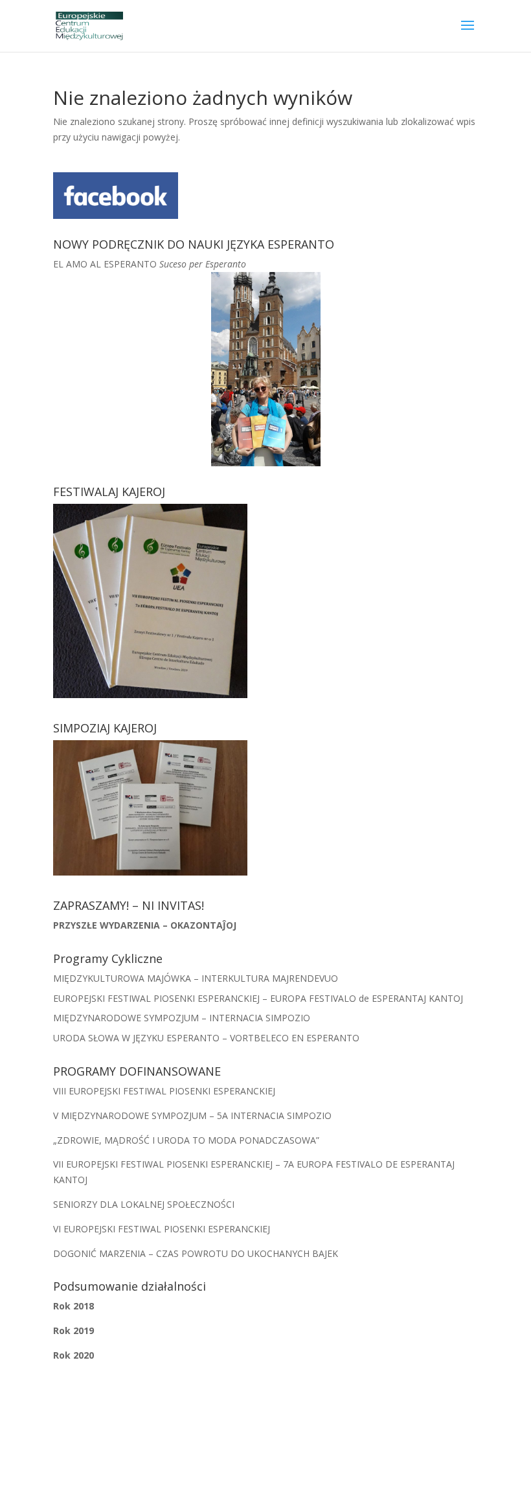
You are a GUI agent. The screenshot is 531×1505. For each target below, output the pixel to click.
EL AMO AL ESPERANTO (149, 264)
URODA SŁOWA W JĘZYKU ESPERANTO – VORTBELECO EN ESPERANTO (206, 1038)
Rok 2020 (73, 1355)
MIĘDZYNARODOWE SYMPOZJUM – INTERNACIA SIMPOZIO (181, 1018)
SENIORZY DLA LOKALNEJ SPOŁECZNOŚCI (143, 1204)
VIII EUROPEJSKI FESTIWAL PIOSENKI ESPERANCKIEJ (164, 1091)
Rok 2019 (73, 1330)
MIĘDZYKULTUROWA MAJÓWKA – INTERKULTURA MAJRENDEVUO (195, 978)
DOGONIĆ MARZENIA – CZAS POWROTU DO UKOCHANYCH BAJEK (195, 1253)
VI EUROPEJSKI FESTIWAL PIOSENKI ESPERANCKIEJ (161, 1229)
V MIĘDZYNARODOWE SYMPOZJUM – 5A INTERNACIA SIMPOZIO (192, 1115)
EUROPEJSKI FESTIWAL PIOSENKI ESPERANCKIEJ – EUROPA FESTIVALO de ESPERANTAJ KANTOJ (258, 998)
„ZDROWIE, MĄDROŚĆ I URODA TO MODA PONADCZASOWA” (186, 1140)
